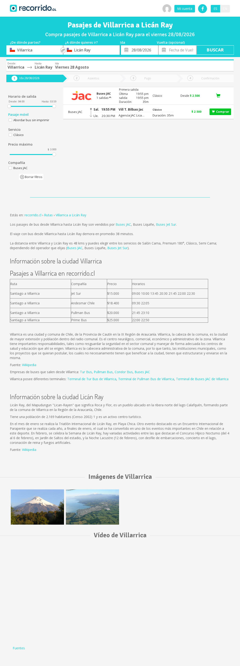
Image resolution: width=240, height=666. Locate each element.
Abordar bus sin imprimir (31, 120)
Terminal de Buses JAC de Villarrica (202, 379)
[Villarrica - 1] (37, 507)
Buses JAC (123, 224)
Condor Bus (124, 372)
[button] (132, 109)
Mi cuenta (184, 8)
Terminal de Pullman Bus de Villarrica (146, 379)
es (215, 8)
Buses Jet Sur (166, 224)
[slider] (9, 106)
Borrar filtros (33, 177)
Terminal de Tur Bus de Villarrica (91, 379)
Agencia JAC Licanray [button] (132, 115)
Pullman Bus (103, 372)
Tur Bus (86, 372)
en (225, 8)
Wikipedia (29, 365)
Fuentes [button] (19, 648)
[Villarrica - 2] (92, 507)
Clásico (18, 135)
